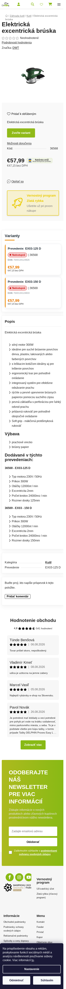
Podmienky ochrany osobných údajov (14, 929)
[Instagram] (19, 877)
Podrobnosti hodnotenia (17, 42)
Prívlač (40, 932)
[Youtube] (29, 877)
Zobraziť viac (33, 744)
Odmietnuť (16, 980)
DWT (15, 47)
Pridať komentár (18, 596)
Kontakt (41, 922)
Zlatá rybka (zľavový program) (47, 896)
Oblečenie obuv (44, 942)
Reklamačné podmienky (16, 935)
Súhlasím (47, 980)
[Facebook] (10, 877)
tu (33, 960)
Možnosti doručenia (19, 143)
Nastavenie (31, 969)
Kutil (48, 562)
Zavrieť (33, 181)
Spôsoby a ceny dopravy (16, 941)
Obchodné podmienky (15, 922)
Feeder (40, 927)
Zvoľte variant (21, 132)
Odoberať (33, 841)
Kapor (40, 937)
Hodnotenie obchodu (33, 620)
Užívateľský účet (45, 888)
